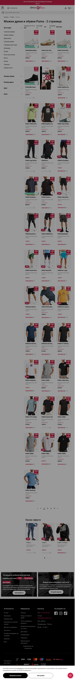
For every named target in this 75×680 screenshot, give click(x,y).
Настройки (40, 676)
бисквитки (20, 668)
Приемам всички (15, 676)
